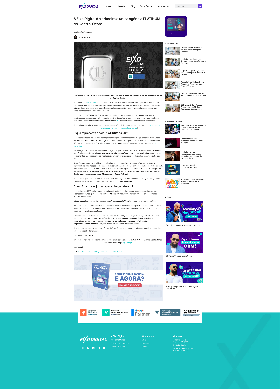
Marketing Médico (118, 340)
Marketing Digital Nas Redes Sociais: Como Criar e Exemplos (192, 181)
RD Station (91, 102)
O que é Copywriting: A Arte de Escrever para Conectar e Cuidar (193, 72)
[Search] (200, 6)
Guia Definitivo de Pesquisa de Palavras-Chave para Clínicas (192, 49)
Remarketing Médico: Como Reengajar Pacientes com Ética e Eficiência (192, 84)
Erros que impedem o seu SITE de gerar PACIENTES (182, 287)
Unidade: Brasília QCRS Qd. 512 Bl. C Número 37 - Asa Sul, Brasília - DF (185, 347)
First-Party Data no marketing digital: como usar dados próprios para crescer (193, 127)
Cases (109, 6)
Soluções (144, 6)
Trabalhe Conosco (118, 346)
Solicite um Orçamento (120, 343)
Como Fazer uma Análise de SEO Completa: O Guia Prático (193, 94)
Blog (133, 6)
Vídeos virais (170, 34)
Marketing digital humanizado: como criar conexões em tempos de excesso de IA (191, 155)
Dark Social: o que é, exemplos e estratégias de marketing (192, 140)
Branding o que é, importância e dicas (189, 166)
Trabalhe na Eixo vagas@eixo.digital (180, 341)
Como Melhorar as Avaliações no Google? (183, 225)
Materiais (122, 6)
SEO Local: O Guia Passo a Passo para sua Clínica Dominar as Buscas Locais (191, 107)
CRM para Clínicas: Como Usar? (179, 256)
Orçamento (163, 6)
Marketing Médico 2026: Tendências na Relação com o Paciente (193, 61)
